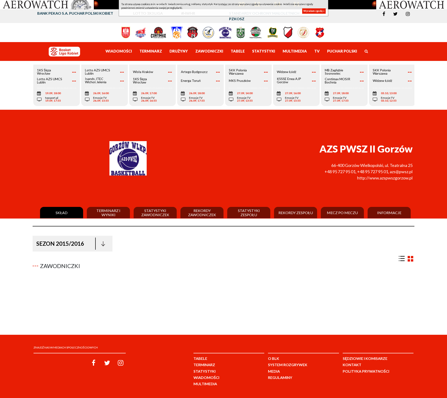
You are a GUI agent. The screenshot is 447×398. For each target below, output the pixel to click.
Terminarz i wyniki (108, 213)
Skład (62, 213)
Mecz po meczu (342, 213)
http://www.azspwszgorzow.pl (385, 177)
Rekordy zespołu (295, 213)
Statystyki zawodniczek (155, 213)
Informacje (389, 213)
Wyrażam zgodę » (314, 11)
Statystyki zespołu (249, 213)
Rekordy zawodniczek (202, 213)
